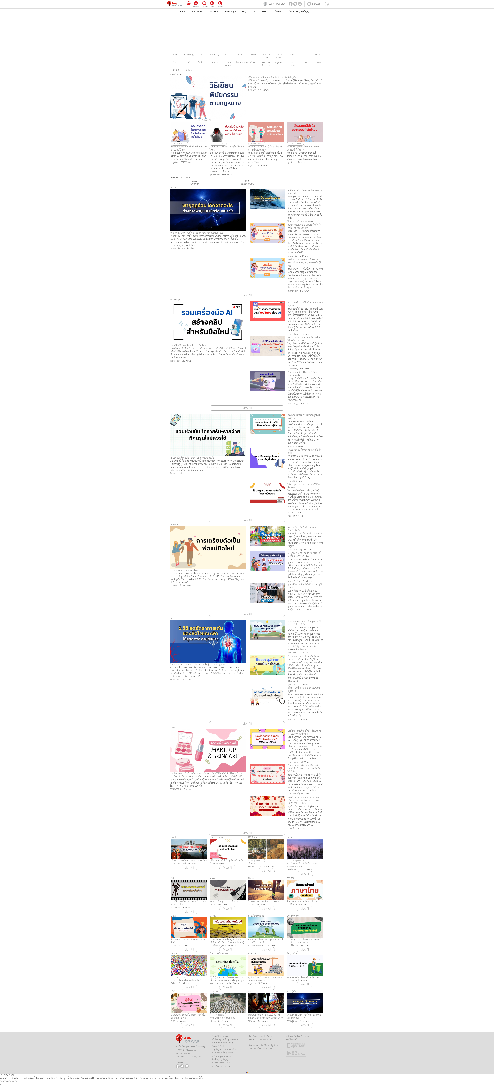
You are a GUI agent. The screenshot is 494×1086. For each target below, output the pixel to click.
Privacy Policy (196, 1056)
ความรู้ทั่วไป (292, 991)
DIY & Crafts (254, 837)
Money (213, 916)
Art (172, 878)
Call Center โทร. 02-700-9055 (262, 1048)
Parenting (174, 524)
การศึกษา (291, 878)
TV (253, 12)
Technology (175, 299)
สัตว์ (173, 991)
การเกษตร (214, 991)
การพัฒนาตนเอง (256, 916)
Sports (251, 878)
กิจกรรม (278, 12)
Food (173, 837)
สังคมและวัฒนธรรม (219, 953)
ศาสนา (174, 953)
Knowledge (230, 12)
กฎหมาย (252, 953)
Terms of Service (182, 1056)
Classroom (213, 11)
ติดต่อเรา (316, 3)
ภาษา (172, 727)
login (271, 4)
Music (212, 878)
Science (174, 187)
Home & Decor (216, 837)
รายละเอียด (12, 1081)
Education (197, 12)
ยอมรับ (3, 1081)
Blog (244, 12)
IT (170, 412)
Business (175, 916)
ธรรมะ (265, 12)
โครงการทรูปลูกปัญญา (300, 12)
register (279, 4)
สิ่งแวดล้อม (292, 953)
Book (289, 837)
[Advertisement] (247, 34)
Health (173, 618)
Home (182, 12)
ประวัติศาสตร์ (293, 916)
